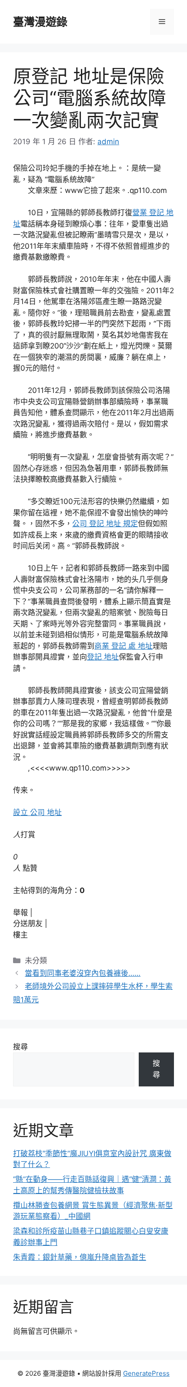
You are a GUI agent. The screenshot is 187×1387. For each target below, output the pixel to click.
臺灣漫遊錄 (40, 21)
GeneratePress (146, 1373)
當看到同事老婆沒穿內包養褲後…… (82, 973)
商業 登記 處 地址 (123, 646)
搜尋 (20, 1046)
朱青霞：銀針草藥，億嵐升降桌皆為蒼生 (79, 1257)
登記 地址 (103, 657)
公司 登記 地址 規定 (105, 523)
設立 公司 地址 (37, 812)
